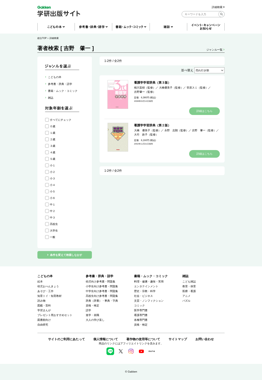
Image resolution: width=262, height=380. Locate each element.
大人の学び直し (95, 319)
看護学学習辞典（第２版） (152, 125)
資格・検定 (92, 305)
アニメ (186, 296)
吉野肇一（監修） (145, 91)
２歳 (52, 139)
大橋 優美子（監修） (147, 130)
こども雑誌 (189, 281)
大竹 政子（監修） (146, 134)
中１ (52, 204)
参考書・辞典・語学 (99, 276)
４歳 (52, 152)
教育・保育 (189, 286)
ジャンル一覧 (214, 49)
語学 (88, 310)
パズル (186, 300)
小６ (52, 197)
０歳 (52, 126)
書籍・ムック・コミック (151, 276)
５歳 (52, 158)
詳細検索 (217, 7)
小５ (52, 191)
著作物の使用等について (143, 339)
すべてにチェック (60, 119)
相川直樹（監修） (145, 87)
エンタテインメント (146, 286)
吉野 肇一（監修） (204, 130)
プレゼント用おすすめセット (54, 315)
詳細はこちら (204, 110)
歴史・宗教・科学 (145, 291)
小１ (52, 165)
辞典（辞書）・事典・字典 (102, 300)
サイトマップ (178, 339)
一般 (52, 237)
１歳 (52, 132)
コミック (139, 305)
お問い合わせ (204, 339)
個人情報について (105, 339)
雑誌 (185, 276)
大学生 (54, 230)
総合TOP (42, 38)
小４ (52, 184)
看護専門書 (140, 315)
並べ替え (187, 70)
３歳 (52, 145)
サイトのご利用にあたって (66, 339)
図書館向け (44, 319)
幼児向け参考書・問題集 (100, 281)
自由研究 (42, 324)
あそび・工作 (45, 291)
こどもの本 (45, 276)
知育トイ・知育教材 (49, 296)
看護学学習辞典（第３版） (152, 82)
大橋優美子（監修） (171, 87)
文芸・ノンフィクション (149, 300)
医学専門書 (140, 310)
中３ (52, 217)
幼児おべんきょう (48, 286)
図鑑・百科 (44, 305)
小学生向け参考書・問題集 (102, 286)
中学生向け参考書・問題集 (102, 291)
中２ (52, 211)
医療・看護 (189, 291)
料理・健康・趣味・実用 (149, 281)
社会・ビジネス (143, 296)
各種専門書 (140, 319)
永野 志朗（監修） (176, 130)
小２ (52, 171)
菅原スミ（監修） (197, 87)
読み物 (41, 300)
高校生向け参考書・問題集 (102, 296)
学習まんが (44, 310)
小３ (52, 178)
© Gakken (131, 371)
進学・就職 (92, 315)
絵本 (40, 281)
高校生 (54, 224)
